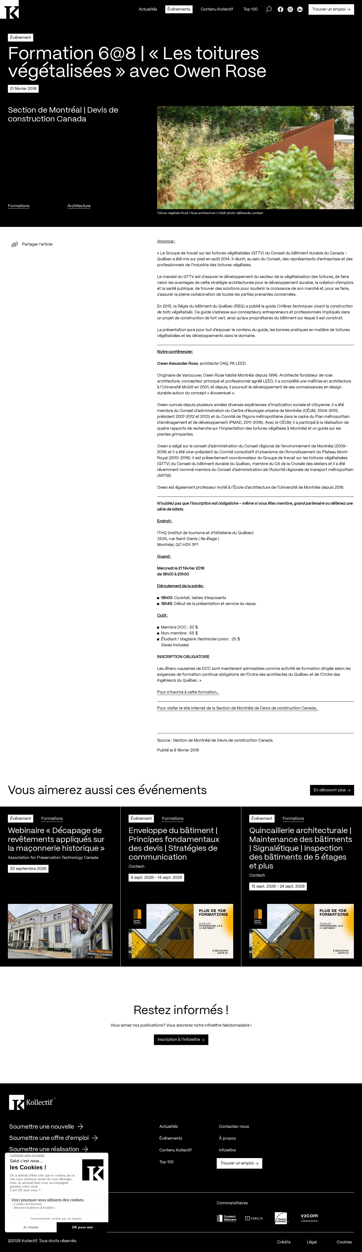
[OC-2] (282, 1218)
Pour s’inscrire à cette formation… (188, 692)
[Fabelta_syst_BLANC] (254, 1218)
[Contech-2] (226, 1218)
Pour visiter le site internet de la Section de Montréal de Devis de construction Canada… (237, 708)
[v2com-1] (309, 1218)
